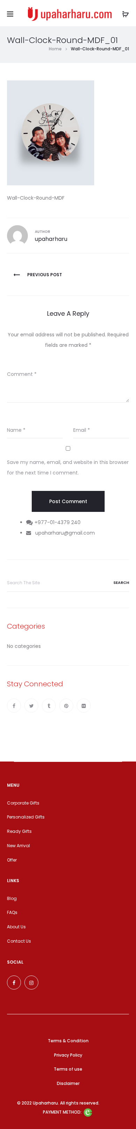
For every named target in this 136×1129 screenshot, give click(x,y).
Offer (12, 860)
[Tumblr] (49, 706)
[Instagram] (31, 982)
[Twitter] (31, 706)
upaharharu (51, 239)
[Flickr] (84, 706)
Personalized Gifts (26, 817)
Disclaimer (68, 1083)
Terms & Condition (68, 1041)
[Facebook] (14, 706)
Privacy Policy (68, 1055)
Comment (22, 374)
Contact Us (19, 941)
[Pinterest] (66, 706)
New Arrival (18, 846)
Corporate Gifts (23, 803)
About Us (16, 927)
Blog (12, 898)
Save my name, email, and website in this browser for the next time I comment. (68, 467)
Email (81, 430)
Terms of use (68, 1069)
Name (16, 430)
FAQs (12, 912)
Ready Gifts (19, 831)
